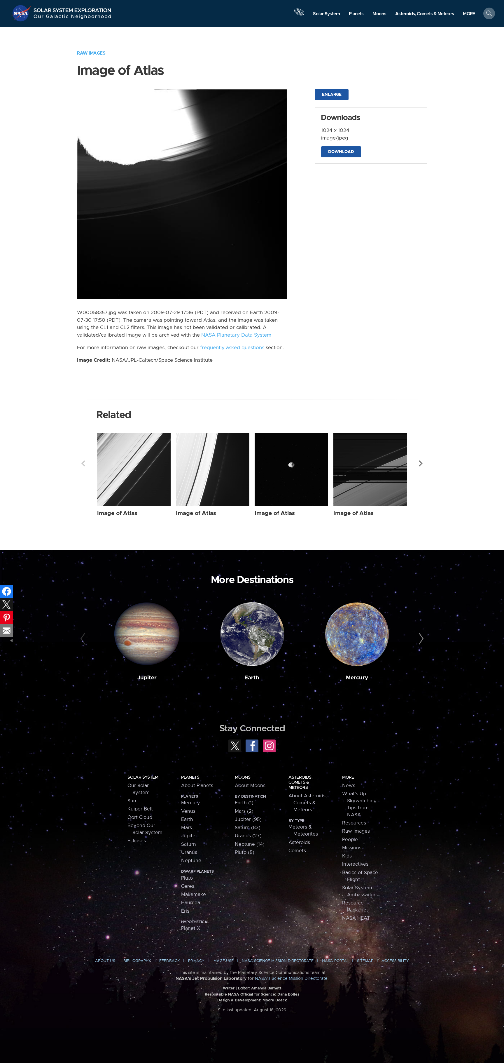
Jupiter (147, 678)
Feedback (169, 961)
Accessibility (395, 961)
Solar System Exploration (72, 8)
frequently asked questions (232, 347)
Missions (351, 847)
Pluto (187, 878)
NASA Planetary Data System (236, 335)
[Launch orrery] (299, 15)
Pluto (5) (244, 852)
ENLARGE (332, 95)
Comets (297, 850)
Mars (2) (244, 811)
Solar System (142, 777)
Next (420, 463)
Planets (190, 777)
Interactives (355, 864)
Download (341, 152)
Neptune (191, 860)
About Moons (250, 785)
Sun (131, 800)
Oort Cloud (139, 817)
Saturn (188, 844)
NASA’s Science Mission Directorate (291, 979)
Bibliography (137, 961)
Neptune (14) (250, 844)
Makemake (193, 894)
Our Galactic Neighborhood (72, 17)
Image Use (223, 961)
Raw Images (91, 53)
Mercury (357, 678)
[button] (469, 13)
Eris (185, 911)
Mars (186, 827)
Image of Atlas (117, 513)
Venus (188, 811)
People (350, 839)
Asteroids (299, 842)
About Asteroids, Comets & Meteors (307, 803)
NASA (22, 13)
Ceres (187, 886)
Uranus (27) (248, 836)
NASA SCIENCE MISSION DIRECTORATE (278, 961)
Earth (251, 678)
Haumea (190, 902)
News (348, 785)
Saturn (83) (247, 827)
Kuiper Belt (140, 809)
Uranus (189, 852)
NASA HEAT (356, 918)
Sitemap (365, 961)
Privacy (196, 961)
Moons (242, 777)
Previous (83, 463)
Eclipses (136, 840)
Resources (354, 823)
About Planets (197, 785)
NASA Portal (335, 961)
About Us (105, 961)
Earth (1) (244, 803)
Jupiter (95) (248, 819)
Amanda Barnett (266, 988)
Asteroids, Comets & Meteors (300, 782)
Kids (347, 856)
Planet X (190, 928)
